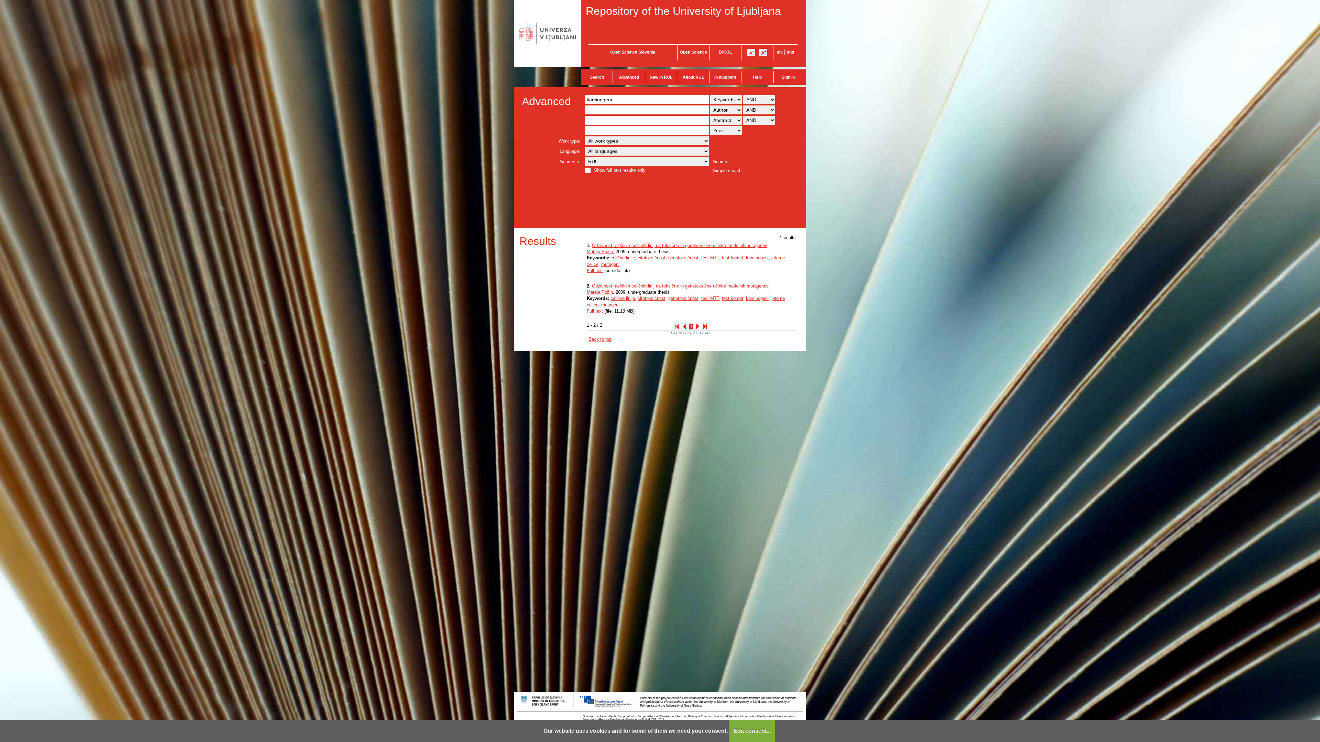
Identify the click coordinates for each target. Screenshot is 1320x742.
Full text (595, 270)
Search (597, 77)
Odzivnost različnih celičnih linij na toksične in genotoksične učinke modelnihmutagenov (679, 245)
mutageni (610, 264)
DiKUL (725, 52)
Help (757, 77)
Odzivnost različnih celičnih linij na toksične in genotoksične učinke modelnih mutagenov (680, 286)
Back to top (600, 339)
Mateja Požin (600, 251)
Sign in (788, 77)
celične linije (622, 257)
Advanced (629, 77)
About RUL (693, 77)
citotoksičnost (652, 257)
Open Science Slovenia (632, 52)
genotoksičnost (683, 257)
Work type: (569, 141)
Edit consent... (752, 731)
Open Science (693, 52)
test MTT (710, 257)
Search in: (570, 161)
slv (780, 52)
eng (790, 52)
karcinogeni (757, 257)
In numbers (725, 77)
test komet (732, 257)
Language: (570, 151)
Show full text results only (620, 170)
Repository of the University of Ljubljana (683, 11)
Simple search (727, 170)
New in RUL (661, 77)
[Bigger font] (763, 52)
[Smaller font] (751, 52)
